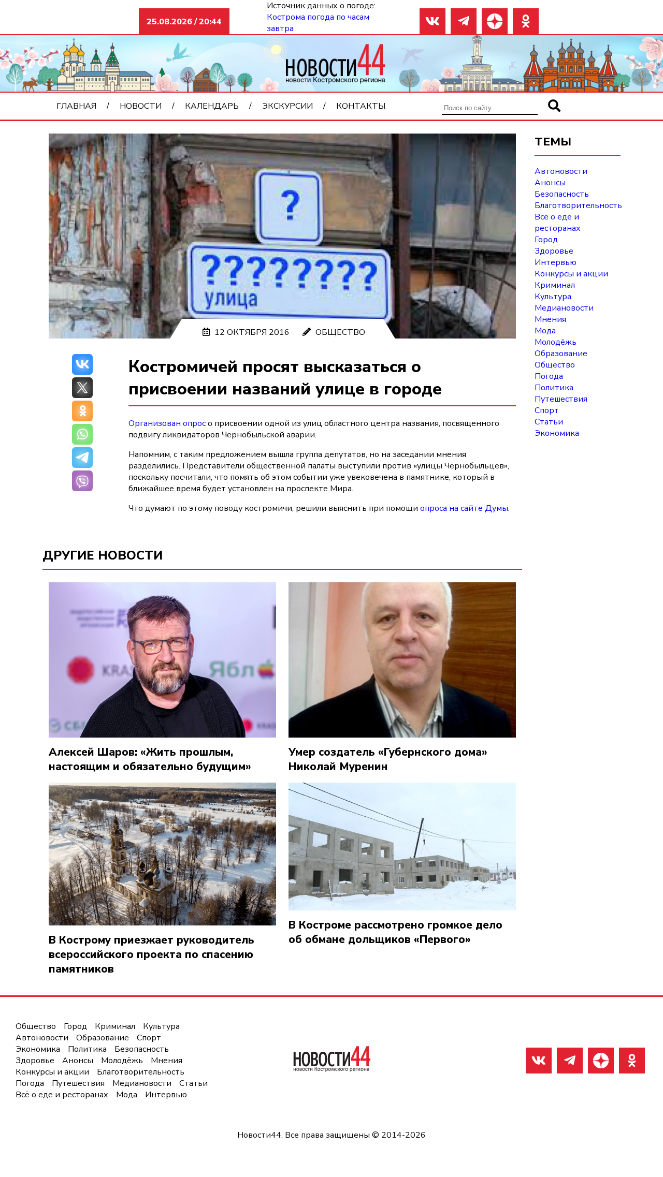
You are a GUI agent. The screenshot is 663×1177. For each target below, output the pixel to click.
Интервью (555, 262)
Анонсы (550, 182)
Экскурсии (287, 106)
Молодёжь (555, 342)
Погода (549, 376)
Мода (545, 330)
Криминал (555, 285)
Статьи (549, 422)
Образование (561, 353)
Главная (76, 106)
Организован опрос (167, 423)
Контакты (360, 106)
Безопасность (562, 194)
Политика (554, 387)
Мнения (550, 319)
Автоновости (561, 171)
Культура (553, 296)
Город (546, 239)
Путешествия (561, 399)
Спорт (547, 410)
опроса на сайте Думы (464, 508)
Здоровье (554, 251)
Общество (340, 332)
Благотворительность (578, 205)
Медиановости (564, 308)
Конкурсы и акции (571, 273)
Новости (141, 106)
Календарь (212, 106)
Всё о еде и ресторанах (558, 222)
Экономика (557, 433)
